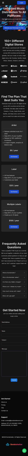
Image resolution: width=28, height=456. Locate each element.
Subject (4, 340)
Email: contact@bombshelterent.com (12, 420)
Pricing (3, 405)
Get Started (14, 156)
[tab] (14, 272)
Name (3, 331)
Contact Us (4, 410)
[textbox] (14, 364)
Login (21, 3)
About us (4, 402)
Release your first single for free (14, 28)
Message (4, 349)
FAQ (2, 408)
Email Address (6, 322)
